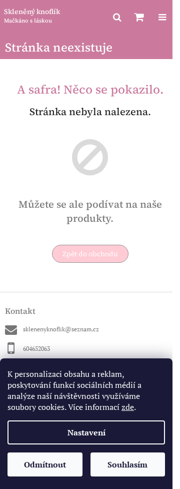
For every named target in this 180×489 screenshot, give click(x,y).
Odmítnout (45, 464)
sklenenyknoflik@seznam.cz (61, 329)
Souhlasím (128, 464)
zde (128, 406)
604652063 (36, 348)
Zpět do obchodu (90, 254)
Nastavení (87, 432)
